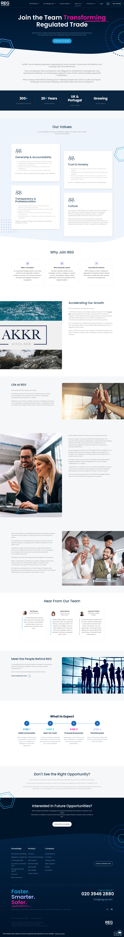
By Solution (48, 870)
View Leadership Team (19, 676)
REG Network (32, 860)
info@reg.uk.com (103, 899)
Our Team (48, 857)
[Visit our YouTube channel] (112, 909)
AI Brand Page (66, 909)
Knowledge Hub (48, 4)
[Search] (108, 3)
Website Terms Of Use (36, 909)
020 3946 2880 (97, 894)
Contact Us (90, 4)
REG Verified (32, 870)
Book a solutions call (103, 863)
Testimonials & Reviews (36, 857)
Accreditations (50, 854)
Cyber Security (33, 873)
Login (101, 4)
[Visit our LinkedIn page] (107, 909)
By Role (47, 867)
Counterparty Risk (17, 860)
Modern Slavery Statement (53, 909)
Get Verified (117, 4)
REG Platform (34, 4)
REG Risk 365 (32, 867)
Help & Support (50, 864)
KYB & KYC (14, 874)
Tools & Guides (64, 4)
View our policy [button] (60, 933)
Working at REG (50, 860)
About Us (78, 4)
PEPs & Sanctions (16, 877)
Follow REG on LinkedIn (62, 41)
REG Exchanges (33, 864)
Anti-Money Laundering (19, 854)
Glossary (31, 854)
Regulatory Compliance (19, 857)
